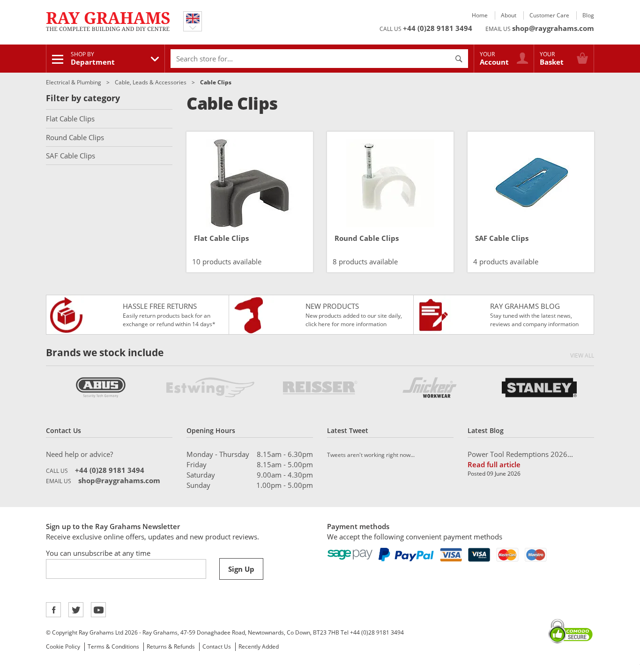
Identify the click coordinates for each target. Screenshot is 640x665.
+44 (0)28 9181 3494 (437, 28)
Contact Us (216, 646)
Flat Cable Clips (70, 118)
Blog (588, 15)
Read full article (494, 464)
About (508, 15)
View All (582, 355)
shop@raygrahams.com (553, 28)
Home (480, 15)
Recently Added (258, 646)
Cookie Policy (63, 646)
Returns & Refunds (171, 646)
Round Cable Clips (75, 137)
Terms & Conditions (113, 646)
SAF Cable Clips (70, 155)
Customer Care (549, 15)
